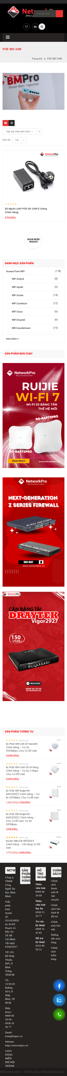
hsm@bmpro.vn (14, 1036)
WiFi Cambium (19, 303)
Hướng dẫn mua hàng (55, 938)
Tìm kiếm (59, 13)
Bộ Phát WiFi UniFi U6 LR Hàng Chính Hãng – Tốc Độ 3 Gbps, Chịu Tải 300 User (22, 771)
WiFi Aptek (17, 287)
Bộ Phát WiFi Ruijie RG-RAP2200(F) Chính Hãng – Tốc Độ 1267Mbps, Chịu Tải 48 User (23, 794)
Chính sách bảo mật (55, 925)
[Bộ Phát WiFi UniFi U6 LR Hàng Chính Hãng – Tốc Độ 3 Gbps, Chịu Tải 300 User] (55, 769)
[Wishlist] (26, 26)
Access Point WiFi (15, 271)
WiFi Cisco (17, 311)
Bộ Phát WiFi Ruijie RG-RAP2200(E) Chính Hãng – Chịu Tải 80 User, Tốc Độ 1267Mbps (20, 819)
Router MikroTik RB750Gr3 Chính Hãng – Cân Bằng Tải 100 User (23, 844)
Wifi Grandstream (21, 328)
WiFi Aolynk (18, 278)
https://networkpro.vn (16, 1045)
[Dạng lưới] (6, 123)
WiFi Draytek (18, 319)
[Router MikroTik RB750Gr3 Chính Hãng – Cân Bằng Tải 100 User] (55, 842)
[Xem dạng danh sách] (12, 123)
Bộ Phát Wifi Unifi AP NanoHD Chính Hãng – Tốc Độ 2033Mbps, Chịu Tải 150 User (22, 747)
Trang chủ (37, 58)
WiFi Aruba (17, 295)
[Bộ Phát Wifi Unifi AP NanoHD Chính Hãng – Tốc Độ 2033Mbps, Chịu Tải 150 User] (55, 745)
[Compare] (35, 26)
